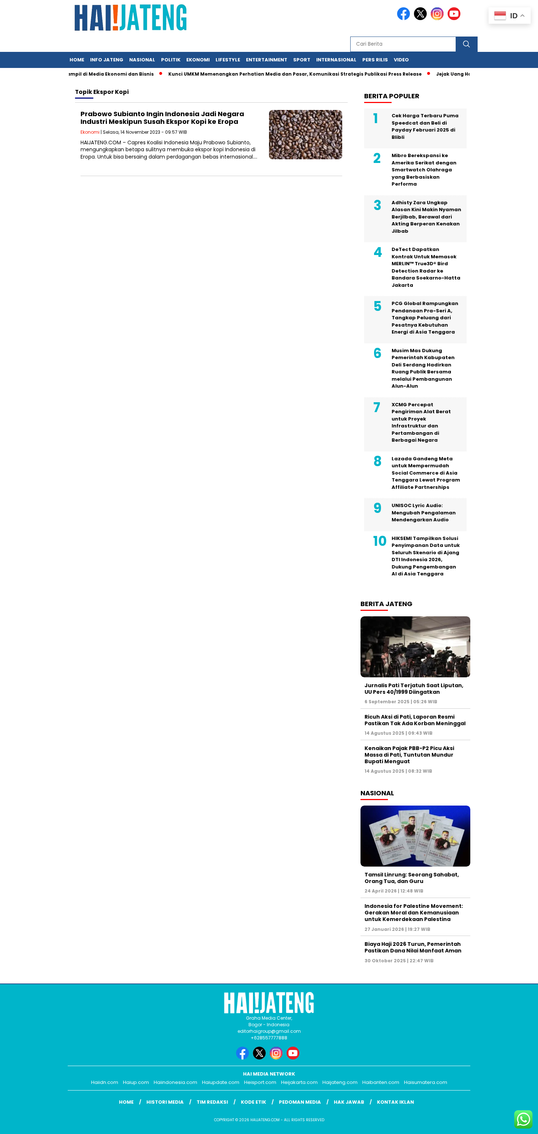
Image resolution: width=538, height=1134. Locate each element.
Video (401, 59)
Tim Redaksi (212, 1102)
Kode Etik (253, 1102)
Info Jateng (106, 59)
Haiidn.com (104, 1082)
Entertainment (266, 59)
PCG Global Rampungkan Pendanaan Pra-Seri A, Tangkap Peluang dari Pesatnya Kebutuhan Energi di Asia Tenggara (425, 317)
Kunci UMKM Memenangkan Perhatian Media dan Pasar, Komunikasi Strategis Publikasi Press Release (279, 74)
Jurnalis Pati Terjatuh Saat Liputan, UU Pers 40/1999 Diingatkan (414, 689)
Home (77, 59)
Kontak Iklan (395, 1102)
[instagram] (438, 18)
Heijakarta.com (299, 1082)
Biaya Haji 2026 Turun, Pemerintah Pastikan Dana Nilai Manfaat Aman (413, 947)
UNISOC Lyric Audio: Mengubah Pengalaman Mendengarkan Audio (424, 512)
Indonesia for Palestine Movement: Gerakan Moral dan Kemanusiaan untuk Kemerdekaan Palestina (414, 912)
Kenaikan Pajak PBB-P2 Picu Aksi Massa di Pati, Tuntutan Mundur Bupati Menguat (409, 755)
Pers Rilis (375, 59)
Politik (170, 59)
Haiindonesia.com (175, 1082)
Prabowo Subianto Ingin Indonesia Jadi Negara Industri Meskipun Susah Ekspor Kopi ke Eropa (162, 117)
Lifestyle (228, 59)
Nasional (142, 59)
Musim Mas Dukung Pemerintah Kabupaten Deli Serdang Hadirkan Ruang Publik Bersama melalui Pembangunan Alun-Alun (423, 368)
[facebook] (404, 18)
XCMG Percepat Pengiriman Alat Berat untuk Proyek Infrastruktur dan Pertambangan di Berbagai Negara (421, 422)
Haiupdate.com (220, 1082)
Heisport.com (260, 1082)
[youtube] (455, 18)
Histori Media (165, 1102)
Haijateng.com (340, 1082)
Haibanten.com (380, 1082)
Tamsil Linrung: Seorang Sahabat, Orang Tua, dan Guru (412, 878)
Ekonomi (198, 59)
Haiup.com (136, 1082)
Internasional (336, 59)
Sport (301, 59)
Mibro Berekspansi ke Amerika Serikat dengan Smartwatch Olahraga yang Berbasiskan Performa (424, 169)
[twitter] (421, 18)
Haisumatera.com (425, 1082)
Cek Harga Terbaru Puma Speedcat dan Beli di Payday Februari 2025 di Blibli (425, 126)
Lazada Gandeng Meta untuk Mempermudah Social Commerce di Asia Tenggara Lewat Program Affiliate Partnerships (426, 473)
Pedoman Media (300, 1102)
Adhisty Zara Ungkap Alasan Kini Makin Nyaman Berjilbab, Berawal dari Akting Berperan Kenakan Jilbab (426, 217)
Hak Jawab (349, 1102)
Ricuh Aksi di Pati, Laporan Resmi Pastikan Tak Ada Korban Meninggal (415, 720)
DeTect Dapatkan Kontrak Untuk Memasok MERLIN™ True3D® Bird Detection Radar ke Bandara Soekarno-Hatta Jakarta (426, 267)
